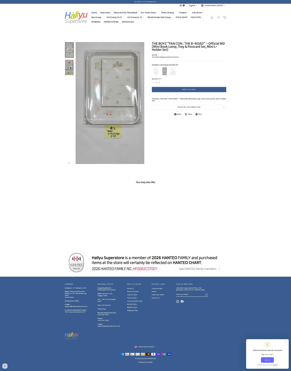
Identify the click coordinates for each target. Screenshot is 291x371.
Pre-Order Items (148, 12)
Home (94, 12)
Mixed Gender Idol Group (159, 17)
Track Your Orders (158, 295)
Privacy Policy (132, 298)
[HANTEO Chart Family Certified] (145, 262)
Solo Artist (197, 12)
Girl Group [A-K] (114, 17)
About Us (130, 288)
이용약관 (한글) (132, 295)
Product (183, 12)
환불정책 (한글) (132, 307)
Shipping (162, 57)
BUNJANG (96, 22)
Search (154, 291)
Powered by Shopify (145, 362)
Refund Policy (132, 304)
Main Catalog (167, 12)
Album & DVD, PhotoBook (125, 12)
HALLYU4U (196, 17)
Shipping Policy (132, 310)
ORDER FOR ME (111, 22)
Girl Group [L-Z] (134, 17)
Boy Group (97, 17)
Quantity (157, 79)
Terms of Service (133, 291)
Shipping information (189, 107)
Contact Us (156, 298)
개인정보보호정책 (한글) (135, 301)
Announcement (157, 288)
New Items (105, 12)
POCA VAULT (182, 17)
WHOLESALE (128, 22)
